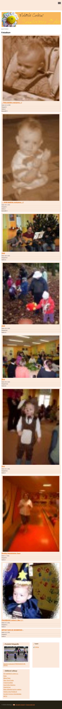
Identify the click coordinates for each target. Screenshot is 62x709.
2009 (3, 326)
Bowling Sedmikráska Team (11, 553)
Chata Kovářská (8, 682)
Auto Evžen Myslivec (9, 685)
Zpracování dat (30, 704)
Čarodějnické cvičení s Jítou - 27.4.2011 (13, 620)
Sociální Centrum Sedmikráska (12, 694)
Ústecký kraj (6, 687)
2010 (3, 379)
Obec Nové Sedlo (8, 680)
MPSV (5, 696)
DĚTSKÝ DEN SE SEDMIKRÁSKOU (13, 630)
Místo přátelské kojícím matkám (12, 689)
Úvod (2, 28)
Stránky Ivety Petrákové (10, 691)
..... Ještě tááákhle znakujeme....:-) (12, 202)
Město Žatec (6, 678)
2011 (3, 466)
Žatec (5, 676)
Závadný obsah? (20, 704)
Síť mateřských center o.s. (10, 673)
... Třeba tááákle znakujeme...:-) (12, 102)
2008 (3, 253)
